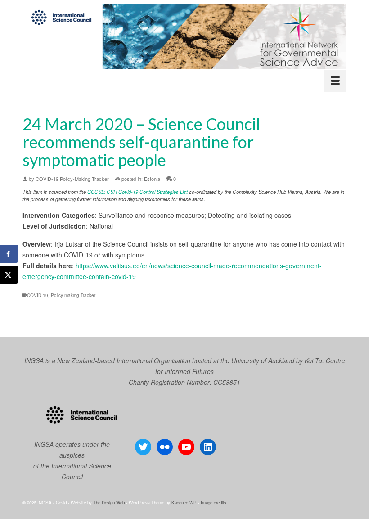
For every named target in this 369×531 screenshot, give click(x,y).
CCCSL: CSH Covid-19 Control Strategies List (137, 191)
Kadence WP (184, 503)
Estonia (152, 178)
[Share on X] (9, 275)
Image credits (213, 503)
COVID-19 (37, 295)
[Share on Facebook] (9, 254)
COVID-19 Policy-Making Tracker (72, 178)
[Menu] (335, 81)
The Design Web (109, 503)
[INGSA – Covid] (184, 36)
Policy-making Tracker (73, 295)
